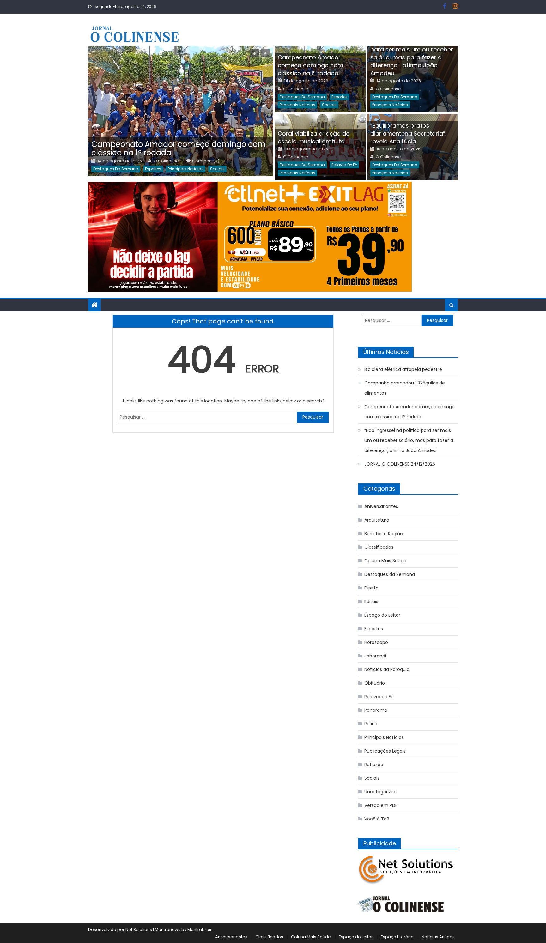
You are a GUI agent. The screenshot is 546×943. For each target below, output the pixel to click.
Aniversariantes (381, 506)
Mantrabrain (200, 930)
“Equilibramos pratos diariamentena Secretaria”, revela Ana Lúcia (408, 133)
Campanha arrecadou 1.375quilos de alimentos (404, 388)
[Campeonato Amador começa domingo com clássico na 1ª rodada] (180, 111)
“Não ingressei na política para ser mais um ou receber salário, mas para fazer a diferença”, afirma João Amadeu (411, 57)
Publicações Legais (385, 751)
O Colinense (166, 161)
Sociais (217, 169)
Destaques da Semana (115, 169)
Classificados (378, 547)
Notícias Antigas (438, 937)
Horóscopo (376, 642)
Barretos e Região (383, 533)
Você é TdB (376, 819)
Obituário (374, 683)
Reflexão (373, 764)
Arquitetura (376, 520)
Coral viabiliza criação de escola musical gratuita (313, 137)
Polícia (371, 724)
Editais (371, 601)
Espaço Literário (397, 937)
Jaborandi (375, 656)
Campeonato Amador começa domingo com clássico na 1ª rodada (178, 148)
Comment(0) (205, 161)
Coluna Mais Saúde (385, 561)
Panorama (375, 710)
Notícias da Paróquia (387, 669)
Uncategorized (380, 792)
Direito (371, 588)
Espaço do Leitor (382, 615)
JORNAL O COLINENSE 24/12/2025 (399, 464)
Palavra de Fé (344, 164)
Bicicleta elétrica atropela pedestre (403, 369)
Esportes (153, 169)
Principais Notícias (185, 169)
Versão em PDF (380, 805)
